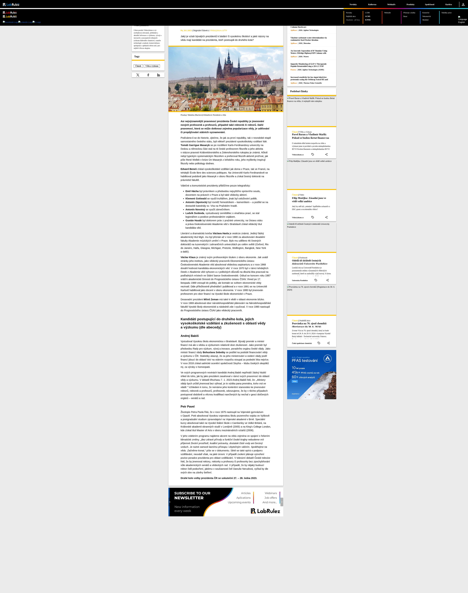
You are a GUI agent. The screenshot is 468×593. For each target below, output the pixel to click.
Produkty (410, 4)
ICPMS (368, 20)
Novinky (353, 4)
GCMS (367, 16)
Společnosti (429, 4)
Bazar (405, 16)
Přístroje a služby (409, 13)
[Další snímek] (281, 502)
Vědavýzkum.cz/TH (218, 30)
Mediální (425, 20)
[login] (463, 4)
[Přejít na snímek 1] (222, 514)
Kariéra (448, 4)
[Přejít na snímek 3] (227, 514)
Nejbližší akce (351, 16)
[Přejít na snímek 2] (224, 514)
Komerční (425, 13)
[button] (137, 74)
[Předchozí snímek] (169, 502)
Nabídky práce (447, 13)
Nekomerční (426, 16)
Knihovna (372, 4)
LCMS (367, 13)
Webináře (391, 4)
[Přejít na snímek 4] (229, 514)
